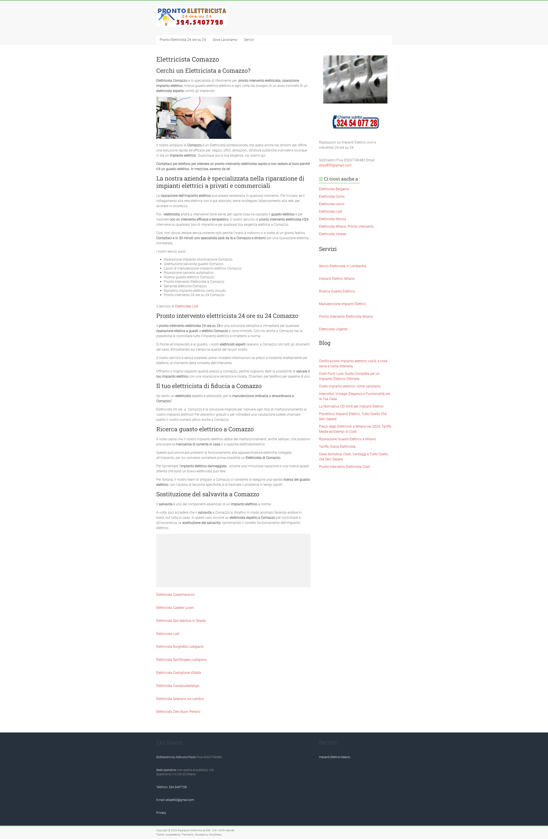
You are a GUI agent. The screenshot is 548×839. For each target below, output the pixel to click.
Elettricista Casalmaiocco (175, 595)
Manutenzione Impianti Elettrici (342, 304)
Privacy (161, 812)
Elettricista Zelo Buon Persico (178, 712)
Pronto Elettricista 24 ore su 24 (183, 40)
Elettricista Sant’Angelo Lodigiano (181, 660)
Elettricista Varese (332, 234)
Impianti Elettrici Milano (337, 279)
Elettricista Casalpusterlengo (177, 686)
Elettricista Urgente (333, 329)
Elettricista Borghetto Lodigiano (180, 647)
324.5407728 (178, 787)
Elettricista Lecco (331, 204)
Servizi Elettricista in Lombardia (342, 266)
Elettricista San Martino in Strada (181, 621)
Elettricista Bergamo (334, 189)
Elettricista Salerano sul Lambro (180, 699)
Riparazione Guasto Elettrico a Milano (347, 439)
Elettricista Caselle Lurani (175, 608)
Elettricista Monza (332, 219)
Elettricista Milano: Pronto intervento (346, 226)
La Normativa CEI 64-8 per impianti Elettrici (351, 406)
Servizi (249, 40)
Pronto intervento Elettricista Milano (346, 316)
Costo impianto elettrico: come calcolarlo (349, 386)
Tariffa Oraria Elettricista (337, 447)
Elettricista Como (332, 196)
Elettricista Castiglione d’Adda (178, 673)
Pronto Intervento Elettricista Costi (344, 467)
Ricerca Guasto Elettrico (337, 291)
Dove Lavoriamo (225, 40)
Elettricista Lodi (186, 306)
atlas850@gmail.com (335, 165)
